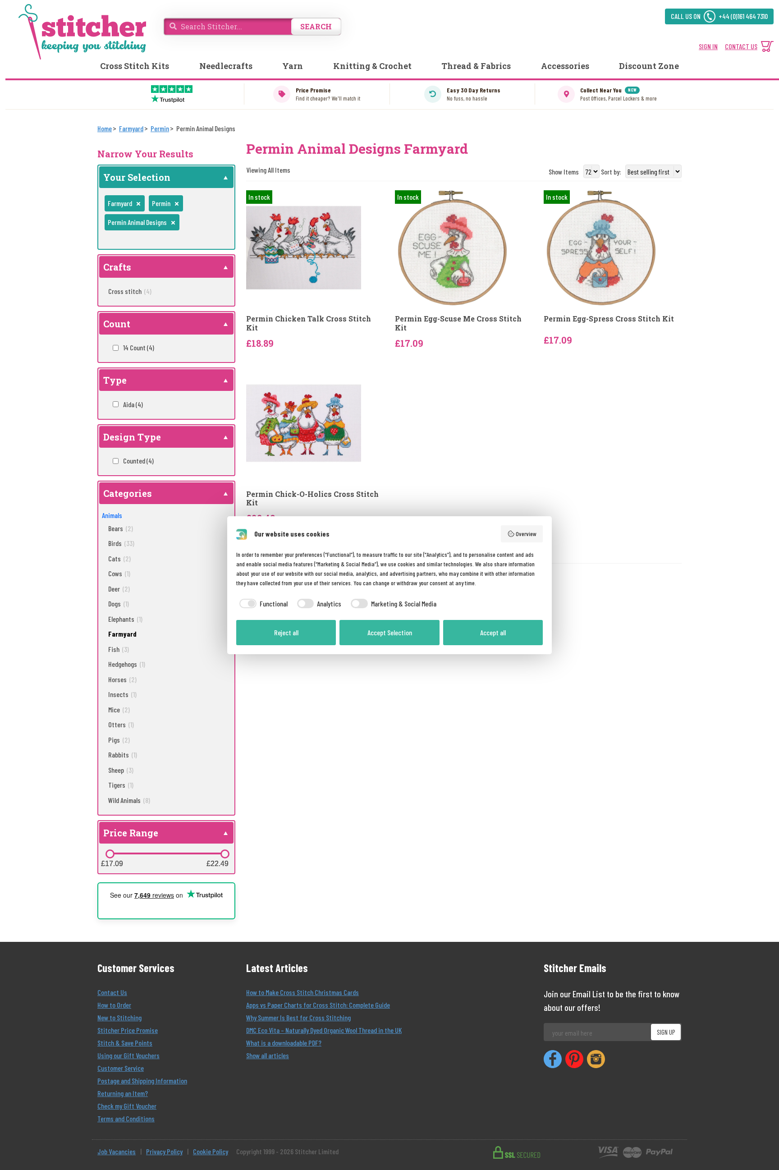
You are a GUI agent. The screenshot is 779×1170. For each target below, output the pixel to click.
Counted (138, 460)
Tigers (120, 784)
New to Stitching (119, 1017)
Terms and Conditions (126, 1118)
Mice (119, 709)
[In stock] (303, 247)
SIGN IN (708, 46)
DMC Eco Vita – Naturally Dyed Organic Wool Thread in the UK (324, 1030)
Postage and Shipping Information (142, 1080)
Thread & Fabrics (476, 65)
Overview (526, 533)
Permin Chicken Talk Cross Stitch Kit (308, 322)
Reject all (286, 632)
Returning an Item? (122, 1093)
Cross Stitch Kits (134, 65)
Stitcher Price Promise (127, 1030)
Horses (122, 679)
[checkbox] (262, 603)
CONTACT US (741, 46)
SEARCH (316, 26)
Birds (121, 543)
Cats (119, 558)
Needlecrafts (225, 65)
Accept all (493, 632)
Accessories (565, 65)
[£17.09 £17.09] (110, 853)
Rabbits (122, 754)
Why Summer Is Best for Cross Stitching (298, 1017)
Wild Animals (129, 800)
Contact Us (112, 992)
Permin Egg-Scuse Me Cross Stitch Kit (458, 322)
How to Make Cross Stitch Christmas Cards (302, 992)
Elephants (125, 619)
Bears (120, 528)
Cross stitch (129, 291)
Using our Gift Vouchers (128, 1055)
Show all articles (267, 1055)
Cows (119, 573)
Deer (119, 588)
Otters (121, 724)
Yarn (292, 65)
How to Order (114, 1004)
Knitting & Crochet (372, 65)
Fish (118, 649)
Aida (133, 404)
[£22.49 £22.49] (224, 853)
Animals (112, 515)
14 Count (138, 347)
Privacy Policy (164, 1151)
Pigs (119, 739)
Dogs (118, 603)
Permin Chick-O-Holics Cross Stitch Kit (312, 498)
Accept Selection (389, 632)
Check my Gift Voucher (126, 1105)
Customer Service (120, 1068)
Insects (122, 694)
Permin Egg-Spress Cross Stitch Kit (609, 318)
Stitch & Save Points (124, 1042)
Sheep (120, 770)
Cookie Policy (210, 1151)
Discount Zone (649, 65)
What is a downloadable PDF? (283, 1042)
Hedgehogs (126, 664)
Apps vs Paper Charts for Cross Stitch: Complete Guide (318, 1004)
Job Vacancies (116, 1151)
